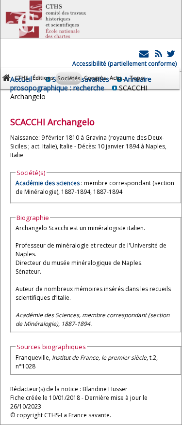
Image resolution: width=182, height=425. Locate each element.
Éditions (43, 77)
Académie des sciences (48, 183)
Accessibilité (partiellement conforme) (124, 63)
